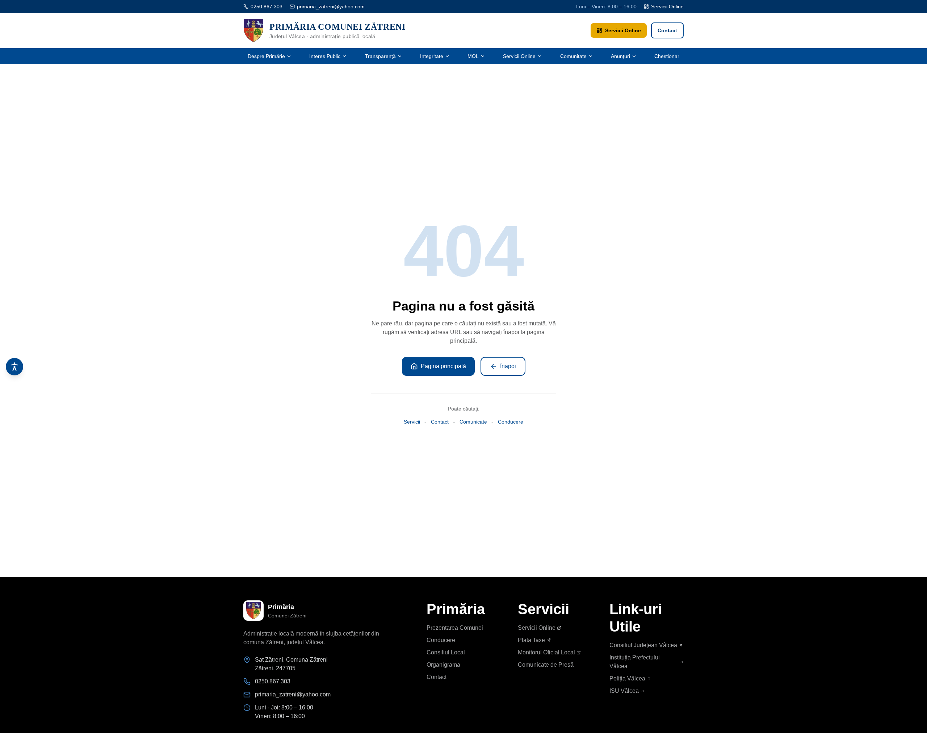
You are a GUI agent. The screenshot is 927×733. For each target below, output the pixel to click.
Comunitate (573, 56)
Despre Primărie (266, 56)
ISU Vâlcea (624, 691)
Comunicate (473, 422)
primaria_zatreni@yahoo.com (331, 6)
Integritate (431, 56)
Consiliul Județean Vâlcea (643, 645)
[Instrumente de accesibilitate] (14, 366)
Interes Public (324, 56)
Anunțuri (620, 56)
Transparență (380, 56)
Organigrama (443, 665)
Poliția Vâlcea (627, 678)
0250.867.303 (266, 6)
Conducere (510, 422)
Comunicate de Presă (546, 665)
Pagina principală (443, 366)
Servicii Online (667, 6)
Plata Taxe (531, 640)
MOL (473, 56)
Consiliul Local (446, 652)
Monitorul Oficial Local (546, 652)
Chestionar (666, 56)
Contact (667, 30)
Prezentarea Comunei (455, 628)
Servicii (412, 422)
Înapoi (508, 366)
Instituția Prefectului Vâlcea (634, 661)
